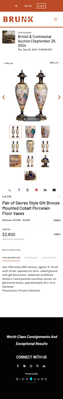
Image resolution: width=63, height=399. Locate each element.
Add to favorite (59, 197)
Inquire (57, 219)
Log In (41, 5)
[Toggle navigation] (55, 19)
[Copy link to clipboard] (10, 190)
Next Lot (54, 62)
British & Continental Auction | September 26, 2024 (37, 41)
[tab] (11, 259)
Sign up (28, 5)
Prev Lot (9, 63)
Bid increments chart (11, 249)
